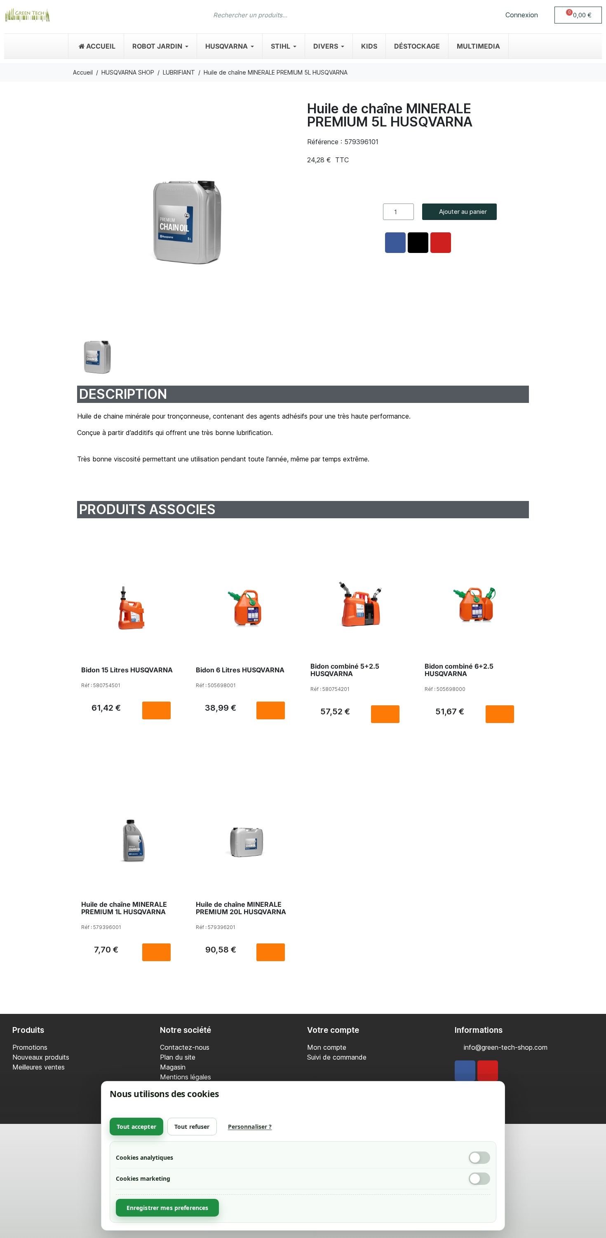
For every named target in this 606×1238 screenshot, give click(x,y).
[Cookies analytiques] (479, 1157)
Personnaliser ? (250, 1126)
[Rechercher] (389, 15)
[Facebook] (465, 1070)
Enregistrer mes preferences (168, 1208)
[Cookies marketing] (479, 1178)
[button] (578, 15)
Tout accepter (136, 1126)
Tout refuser (192, 1126)
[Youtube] (487, 1070)
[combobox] (286, 15)
